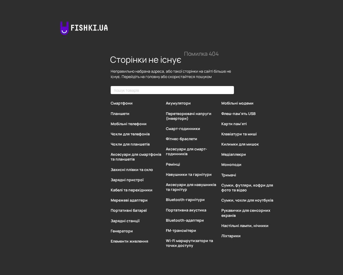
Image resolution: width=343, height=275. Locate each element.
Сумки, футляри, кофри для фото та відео (247, 187)
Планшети (120, 113)
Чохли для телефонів (130, 133)
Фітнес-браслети (181, 138)
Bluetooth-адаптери (185, 220)
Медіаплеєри (233, 154)
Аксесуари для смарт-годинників (186, 151)
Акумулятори (178, 103)
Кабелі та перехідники (131, 189)
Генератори (122, 230)
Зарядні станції (125, 220)
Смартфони (122, 103)
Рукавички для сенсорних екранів (245, 213)
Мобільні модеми (237, 103)
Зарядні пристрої (127, 179)
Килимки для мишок (240, 144)
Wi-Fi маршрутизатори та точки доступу (189, 243)
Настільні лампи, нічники (245, 225)
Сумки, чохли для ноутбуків (247, 200)
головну (153, 76)
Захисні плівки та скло (132, 169)
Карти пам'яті (234, 123)
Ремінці (173, 164)
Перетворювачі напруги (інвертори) (188, 116)
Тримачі (228, 174)
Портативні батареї (129, 210)
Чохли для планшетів (130, 144)
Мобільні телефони (129, 123)
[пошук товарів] (229, 90)
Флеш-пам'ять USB (238, 113)
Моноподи (231, 164)
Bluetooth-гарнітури (185, 199)
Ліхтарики (231, 235)
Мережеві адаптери (129, 200)
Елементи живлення (129, 241)
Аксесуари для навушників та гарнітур (191, 187)
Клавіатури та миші (239, 133)
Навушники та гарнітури (189, 174)
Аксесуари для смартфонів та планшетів (136, 157)
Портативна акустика (186, 210)
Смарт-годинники (183, 128)
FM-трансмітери (181, 230)
